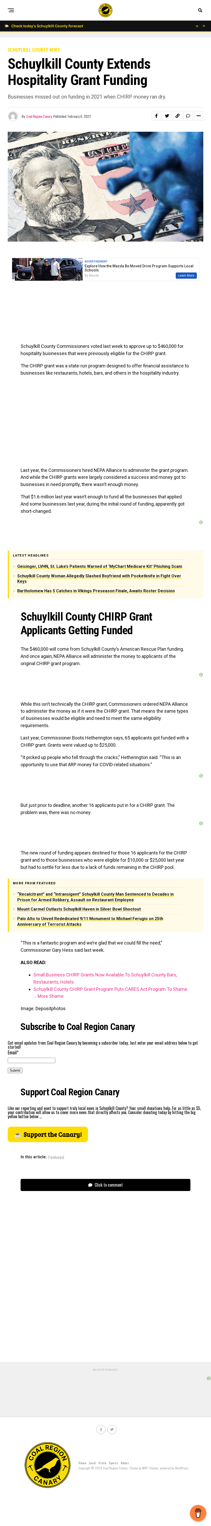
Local (92, 1463)
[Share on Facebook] (156, 115)
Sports (113, 1463)
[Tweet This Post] (167, 115)
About (125, 1463)
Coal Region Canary (39, 116)
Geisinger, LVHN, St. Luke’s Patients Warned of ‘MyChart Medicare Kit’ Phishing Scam (99, 566)
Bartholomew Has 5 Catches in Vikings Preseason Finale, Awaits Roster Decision (96, 590)
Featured (56, 1157)
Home (82, 1463)
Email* (13, 1052)
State (102, 1463)
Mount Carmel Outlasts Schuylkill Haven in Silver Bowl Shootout (79, 909)
